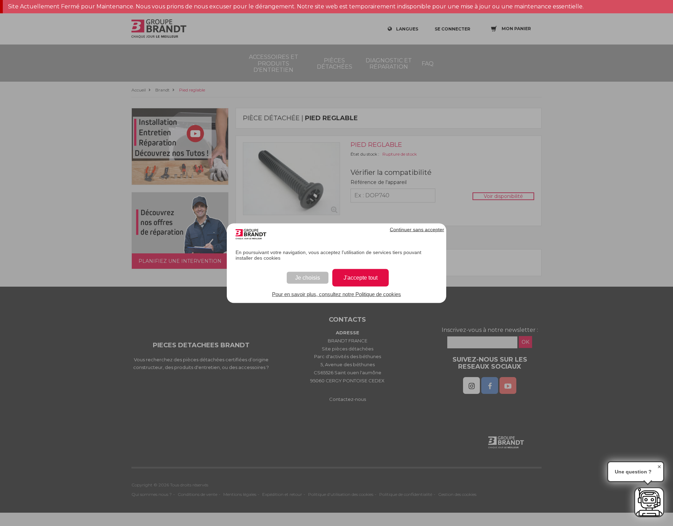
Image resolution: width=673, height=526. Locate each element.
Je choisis (307, 277)
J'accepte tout (361, 277)
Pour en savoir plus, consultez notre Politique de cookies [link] (336, 294)
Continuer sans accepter (417, 229)
